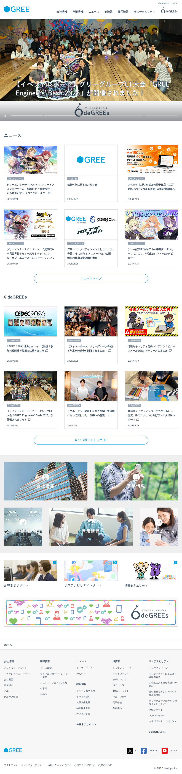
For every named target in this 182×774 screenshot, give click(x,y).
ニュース (81, 661)
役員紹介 (8, 685)
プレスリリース (84, 668)
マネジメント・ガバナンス (163, 721)
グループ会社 (11, 696)
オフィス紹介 (83, 714)
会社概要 (8, 679)
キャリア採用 (83, 696)
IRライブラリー (121, 673)
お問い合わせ (105, 765)
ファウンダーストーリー (16, 673)
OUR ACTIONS (157, 715)
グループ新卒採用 (85, 690)
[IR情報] (23, 543)
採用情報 (81, 684)
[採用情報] (91, 543)
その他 (43, 694)
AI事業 (43, 688)
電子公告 (117, 702)
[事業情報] (136, 497)
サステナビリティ (159, 661)
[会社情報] (45, 497)
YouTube (173, 750)
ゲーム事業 (46, 668)
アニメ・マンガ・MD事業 (53, 682)
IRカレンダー (120, 696)
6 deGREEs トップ (89, 440)
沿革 (6, 691)
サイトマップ (11, 765)
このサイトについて (84, 765)
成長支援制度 (83, 702)
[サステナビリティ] (159, 543)
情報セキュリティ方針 (59, 765)
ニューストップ (91, 278)
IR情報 (116, 661)
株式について (120, 679)
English (174, 3)
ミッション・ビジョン (15, 668)
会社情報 (9, 661)
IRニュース (118, 685)
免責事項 (117, 708)
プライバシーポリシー (32, 765)
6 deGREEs (155, 731)
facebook (152, 750)
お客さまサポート (86, 724)
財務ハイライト (121, 691)
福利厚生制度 (83, 708)
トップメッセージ (122, 668)
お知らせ (81, 673)
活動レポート (156, 709)
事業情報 (45, 661)
